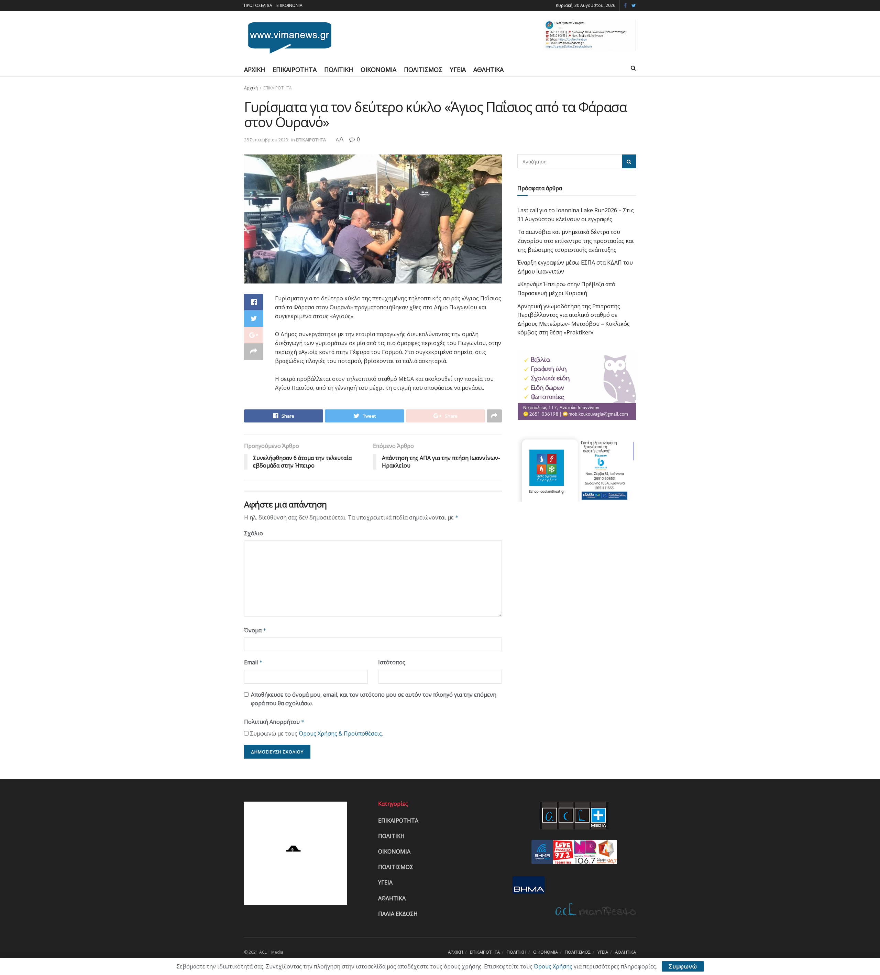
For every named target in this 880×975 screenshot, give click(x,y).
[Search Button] (629, 161)
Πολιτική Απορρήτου (274, 722)
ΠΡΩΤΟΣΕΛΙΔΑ (258, 5)
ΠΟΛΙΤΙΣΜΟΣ (423, 69)
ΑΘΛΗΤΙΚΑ (488, 69)
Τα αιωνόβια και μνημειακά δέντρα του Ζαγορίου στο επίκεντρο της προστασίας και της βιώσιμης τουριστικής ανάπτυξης (575, 240)
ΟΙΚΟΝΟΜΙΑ (378, 69)
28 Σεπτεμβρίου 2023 (266, 140)
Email (253, 662)
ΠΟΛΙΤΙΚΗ (338, 69)
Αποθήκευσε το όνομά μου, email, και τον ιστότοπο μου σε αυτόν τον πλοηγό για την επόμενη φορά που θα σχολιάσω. (373, 699)
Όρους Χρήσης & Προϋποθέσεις (340, 733)
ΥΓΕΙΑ (458, 69)
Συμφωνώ (683, 966)
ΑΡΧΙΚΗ (254, 69)
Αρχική (251, 88)
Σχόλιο (253, 533)
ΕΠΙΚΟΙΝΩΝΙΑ (289, 5)
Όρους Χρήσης (553, 966)
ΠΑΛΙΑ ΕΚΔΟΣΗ (398, 914)
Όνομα (255, 630)
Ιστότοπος (391, 662)
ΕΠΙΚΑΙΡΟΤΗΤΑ (295, 69)
